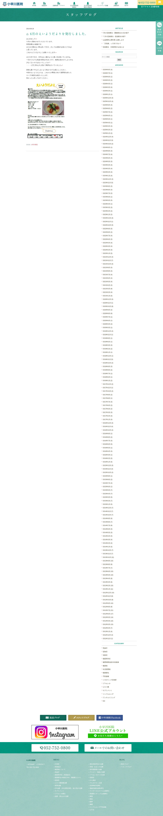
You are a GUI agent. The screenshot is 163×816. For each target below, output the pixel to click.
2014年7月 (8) (107, 525)
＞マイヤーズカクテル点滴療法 (98, 791)
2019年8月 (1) (107, 338)
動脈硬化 (106, 673)
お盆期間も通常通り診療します (113, 40)
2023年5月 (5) (107, 200)
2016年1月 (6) (107, 462)
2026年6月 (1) (107, 76)
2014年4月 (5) (107, 536)
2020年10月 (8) (108, 306)
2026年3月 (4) (107, 87)
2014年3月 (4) (107, 539)
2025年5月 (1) (107, 119)
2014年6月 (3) (107, 529)
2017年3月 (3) (107, 412)
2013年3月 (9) (107, 582)
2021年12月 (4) (108, 257)
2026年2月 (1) (107, 91)
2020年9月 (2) (107, 310)
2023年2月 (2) (107, 211)
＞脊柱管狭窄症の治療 (95, 764)
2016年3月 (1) (107, 455)
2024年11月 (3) (108, 140)
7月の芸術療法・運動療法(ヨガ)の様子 (116, 33)
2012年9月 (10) (108, 603)
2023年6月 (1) (107, 197)
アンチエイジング (109, 697)
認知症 (105, 651)
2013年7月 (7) (107, 568)
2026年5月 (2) (107, 80)
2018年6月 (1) (107, 377)
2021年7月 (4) (107, 274)
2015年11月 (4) (108, 469)
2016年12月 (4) (108, 423)
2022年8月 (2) (107, 232)
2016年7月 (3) (107, 440)
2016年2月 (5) (107, 458)
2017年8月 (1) (107, 398)
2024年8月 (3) (107, 151)
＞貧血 (90, 799)
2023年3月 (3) (107, 207)
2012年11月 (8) (108, 596)
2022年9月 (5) (107, 228)
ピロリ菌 (106, 687)
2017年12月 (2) (108, 384)
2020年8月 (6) (107, 313)
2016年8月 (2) (107, 437)
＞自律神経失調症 (94, 785)
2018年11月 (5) (108, 359)
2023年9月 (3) (107, 186)
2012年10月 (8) (108, 600)
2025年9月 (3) (107, 105)
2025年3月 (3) (107, 126)
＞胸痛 (90, 804)
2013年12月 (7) (108, 550)
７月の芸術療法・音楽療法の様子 (114, 36)
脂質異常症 (106, 658)
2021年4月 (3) (107, 285)
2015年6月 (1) (107, 486)
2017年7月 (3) (107, 402)
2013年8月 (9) (107, 564)
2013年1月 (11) (108, 589)
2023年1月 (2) (107, 214)
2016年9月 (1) (107, 433)
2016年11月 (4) (108, 426)
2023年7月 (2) (107, 193)
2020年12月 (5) (108, 299)
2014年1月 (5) (107, 546)
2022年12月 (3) (108, 218)
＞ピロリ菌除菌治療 (60, 783)
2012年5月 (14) (108, 617)
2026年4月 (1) (107, 83)
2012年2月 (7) (107, 628)
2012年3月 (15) (108, 624)
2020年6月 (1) (107, 320)
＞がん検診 (92, 780)
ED (104, 701)
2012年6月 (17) (108, 614)
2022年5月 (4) (107, 243)
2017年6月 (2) (107, 405)
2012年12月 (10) (108, 592)
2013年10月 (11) (108, 557)
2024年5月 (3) (107, 161)
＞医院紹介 (57, 767)
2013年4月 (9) (107, 578)
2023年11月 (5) (108, 182)
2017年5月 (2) (107, 409)
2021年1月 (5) (107, 296)
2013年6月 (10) (108, 571)
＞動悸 (90, 801)
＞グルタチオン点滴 (95, 783)
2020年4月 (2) (107, 324)
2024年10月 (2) (108, 144)
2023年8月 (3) (107, 190)
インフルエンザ (108, 694)
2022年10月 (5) (108, 225)
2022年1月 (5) (107, 253)
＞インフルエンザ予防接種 (97, 807)
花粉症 (105, 655)
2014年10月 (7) (108, 515)
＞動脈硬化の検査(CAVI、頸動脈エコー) (66, 777)
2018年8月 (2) (107, 370)
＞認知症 (56, 780)
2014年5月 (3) (107, 532)
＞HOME (56, 764)
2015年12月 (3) (108, 465)
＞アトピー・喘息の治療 (96, 772)
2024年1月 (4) (107, 175)
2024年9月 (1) (107, 147)
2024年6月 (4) (107, 158)
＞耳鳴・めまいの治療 (95, 767)
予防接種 (106, 676)
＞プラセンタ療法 (59, 793)
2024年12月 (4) (108, 137)
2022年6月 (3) (107, 239)
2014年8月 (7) (107, 522)
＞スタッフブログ (125, 767)
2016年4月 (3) (107, 451)
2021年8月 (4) (107, 271)
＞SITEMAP (30, 764)
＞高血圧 (56, 772)
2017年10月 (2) (108, 391)
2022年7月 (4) (107, 235)
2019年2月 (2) (107, 349)
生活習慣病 (106, 669)
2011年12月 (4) (108, 635)
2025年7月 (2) (107, 112)
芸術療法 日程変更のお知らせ (113, 47)
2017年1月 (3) (107, 419)
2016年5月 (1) (107, 448)
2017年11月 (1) (108, 387)
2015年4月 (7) (107, 493)
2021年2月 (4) (107, 292)
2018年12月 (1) (108, 356)
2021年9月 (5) (107, 267)
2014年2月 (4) (107, 543)
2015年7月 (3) (107, 483)
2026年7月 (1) (107, 73)
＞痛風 (90, 796)
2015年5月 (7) (107, 490)
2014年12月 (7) (108, 508)
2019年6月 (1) (107, 342)
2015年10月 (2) (108, 472)
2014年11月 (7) (108, 511)
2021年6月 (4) (107, 278)
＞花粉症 (91, 777)
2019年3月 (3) (107, 345)
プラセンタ (106, 683)
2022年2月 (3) (107, 250)
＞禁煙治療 (57, 785)
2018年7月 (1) (107, 373)
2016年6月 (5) (107, 444)
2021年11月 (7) (108, 260)
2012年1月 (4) (107, 631)
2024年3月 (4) (107, 168)
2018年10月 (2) (108, 363)
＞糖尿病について (59, 769)
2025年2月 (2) (107, 130)
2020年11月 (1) (108, 303)
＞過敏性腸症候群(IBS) (96, 788)
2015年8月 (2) (107, 479)
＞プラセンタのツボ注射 (96, 775)
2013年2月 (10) (108, 585)
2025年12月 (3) (108, 98)
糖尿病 (105, 666)
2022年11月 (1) (108, 221)
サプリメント (107, 690)
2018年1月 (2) (107, 380)
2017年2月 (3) (107, 416)
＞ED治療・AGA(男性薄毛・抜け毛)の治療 (67, 788)
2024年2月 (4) (107, 172)
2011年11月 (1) (108, 638)
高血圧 (105, 648)
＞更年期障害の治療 (95, 769)
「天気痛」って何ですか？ (112, 43)
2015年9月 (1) (107, 476)
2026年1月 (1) (107, 94)
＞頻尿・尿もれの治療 (60, 796)
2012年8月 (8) (107, 607)
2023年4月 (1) (107, 204)
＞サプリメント (58, 791)
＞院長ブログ (123, 764)
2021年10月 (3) (108, 264)
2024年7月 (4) (107, 154)
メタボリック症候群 (109, 680)
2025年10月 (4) (108, 101)
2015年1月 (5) (107, 504)
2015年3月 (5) (107, 497)
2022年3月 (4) (107, 246)
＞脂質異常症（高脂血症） (62, 775)
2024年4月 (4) (107, 165)
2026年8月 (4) (107, 69)
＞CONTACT (40, 764)
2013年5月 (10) (108, 575)
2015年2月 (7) (107, 501)
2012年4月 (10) (108, 621)
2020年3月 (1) (107, 327)
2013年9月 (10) (108, 561)
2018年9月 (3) (107, 366)
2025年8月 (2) (107, 108)
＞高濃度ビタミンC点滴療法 (97, 793)
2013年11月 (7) (108, 553)
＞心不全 (91, 810)
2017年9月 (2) (107, 395)
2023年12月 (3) (108, 179)
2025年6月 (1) (107, 115)
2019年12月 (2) (108, 331)
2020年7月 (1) (107, 317)
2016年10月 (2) (108, 430)
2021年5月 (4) (107, 281)
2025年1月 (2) (107, 133)
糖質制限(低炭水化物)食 (111, 662)
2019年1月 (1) (107, 352)
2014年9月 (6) (107, 518)
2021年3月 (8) (107, 288)
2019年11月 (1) (108, 334)
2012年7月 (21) (108, 610)
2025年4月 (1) (107, 122)
